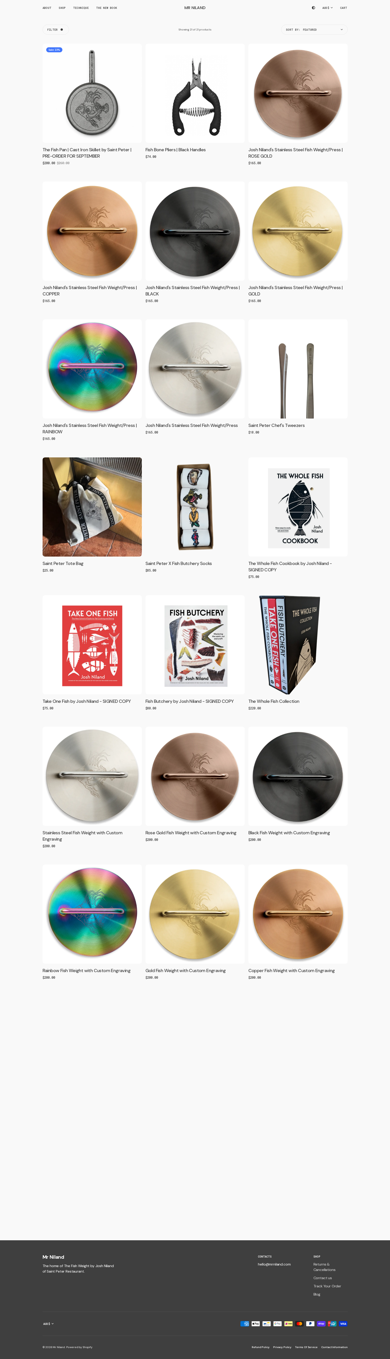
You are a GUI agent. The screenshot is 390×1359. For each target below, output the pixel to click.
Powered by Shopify (79, 1347)
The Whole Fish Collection (273, 701)
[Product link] (92, 93)
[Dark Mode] (313, 7)
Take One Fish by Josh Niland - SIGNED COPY (87, 701)
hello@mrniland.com (274, 1264)
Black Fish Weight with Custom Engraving (289, 833)
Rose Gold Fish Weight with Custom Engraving (191, 833)
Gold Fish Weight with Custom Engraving (185, 970)
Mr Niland (59, 1347)
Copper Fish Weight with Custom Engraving (291, 970)
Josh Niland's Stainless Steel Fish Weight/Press (191, 425)
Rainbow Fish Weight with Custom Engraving (86, 970)
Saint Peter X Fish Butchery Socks (178, 563)
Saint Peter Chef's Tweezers (276, 425)
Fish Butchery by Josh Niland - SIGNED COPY (189, 701)
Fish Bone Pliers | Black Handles (175, 150)
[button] (344, 7)
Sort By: (293, 29)
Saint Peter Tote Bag (63, 563)
